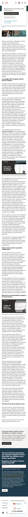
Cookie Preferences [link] (6, 503)
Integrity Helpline (5, 507)
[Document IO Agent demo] (14, 167)
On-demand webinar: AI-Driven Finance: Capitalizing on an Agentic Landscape (13, 432)
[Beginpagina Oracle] (6, 3)
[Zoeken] (16, 3)
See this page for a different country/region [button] (10, 21)
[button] (3, 3)
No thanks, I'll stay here (9, 17)
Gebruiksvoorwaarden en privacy (17, 500)
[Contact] (25, 3)
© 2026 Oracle (5, 500)
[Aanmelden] (22, 3)
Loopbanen (4, 505)
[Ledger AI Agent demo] (14, 306)
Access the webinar (6, 443)
